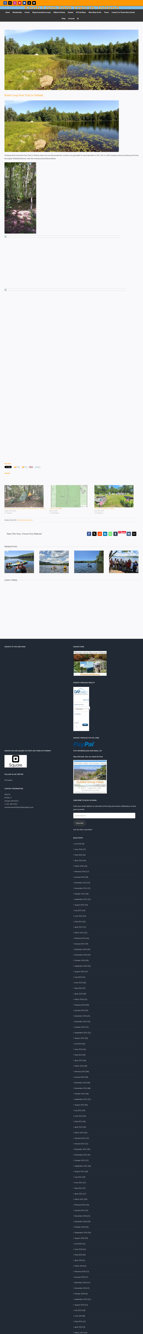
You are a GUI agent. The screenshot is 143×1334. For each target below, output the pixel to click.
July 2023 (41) (80, 1044)
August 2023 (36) (81, 1038)
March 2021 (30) (81, 1199)
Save (123, 532)
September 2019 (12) (83, 1299)
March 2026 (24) (81, 866)
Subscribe (79, 823)
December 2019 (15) (82, 1282)
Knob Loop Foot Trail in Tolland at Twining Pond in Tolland (24, 509)
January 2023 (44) (81, 1077)
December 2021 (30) (82, 1149)
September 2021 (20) (83, 1166)
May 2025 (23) (80, 921)
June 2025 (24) (80, 916)
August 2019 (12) (81, 1305)
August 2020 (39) (81, 1238)
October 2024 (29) (81, 960)
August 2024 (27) (81, 971)
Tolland (30, 520)
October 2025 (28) (81, 894)
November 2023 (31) (82, 1021)
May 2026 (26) (80, 855)
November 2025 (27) (82, 888)
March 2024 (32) (81, 999)
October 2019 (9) (81, 1294)
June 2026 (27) (80, 849)
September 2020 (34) (83, 1232)
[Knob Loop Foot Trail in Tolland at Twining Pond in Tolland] (25, 496)
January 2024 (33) (81, 1010)
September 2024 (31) (83, 966)
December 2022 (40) (82, 1082)
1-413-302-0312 (11, 804)
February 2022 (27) (82, 1138)
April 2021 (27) (80, 1194)
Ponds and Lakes (23, 520)
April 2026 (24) (80, 860)
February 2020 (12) (82, 1271)
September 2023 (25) (83, 1033)
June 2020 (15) (80, 1249)
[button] (78, 19)
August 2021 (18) (81, 1171)
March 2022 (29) (81, 1132)
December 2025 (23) (82, 882)
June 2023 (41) (80, 1049)
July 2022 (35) (80, 1110)
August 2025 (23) (81, 905)
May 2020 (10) (80, 1255)
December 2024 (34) (82, 949)
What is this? (86, 699)
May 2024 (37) (80, 988)
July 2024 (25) (80, 977)
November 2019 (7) (82, 1288)
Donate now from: (79, 704)
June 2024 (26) (80, 982)
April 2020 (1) (80, 1260)
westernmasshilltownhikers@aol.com (18, 807)
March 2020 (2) (80, 1266)
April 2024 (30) (80, 994)
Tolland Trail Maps (55, 509)
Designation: (77, 714)
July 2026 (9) (79, 844)
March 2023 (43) (81, 1066)
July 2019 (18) (80, 1310)
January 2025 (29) (81, 944)
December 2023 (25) (82, 1016)
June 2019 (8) (80, 1316)
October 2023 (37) (81, 1027)
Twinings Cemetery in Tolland (104, 509)
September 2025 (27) (83, 899)
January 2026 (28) (81, 877)
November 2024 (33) (82, 955)
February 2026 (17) (82, 871)
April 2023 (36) (80, 1060)
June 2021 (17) (80, 1182)
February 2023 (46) (82, 1071)
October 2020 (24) (81, 1227)
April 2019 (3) (80, 1327)
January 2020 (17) (81, 1277)
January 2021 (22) (81, 1210)
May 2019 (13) (80, 1321)
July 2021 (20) (80, 1177)
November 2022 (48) (82, 1088)
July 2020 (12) (80, 1244)
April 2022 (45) (80, 1127)
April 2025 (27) (80, 927)
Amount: (76, 722)
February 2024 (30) (82, 1005)
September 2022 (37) (83, 1099)
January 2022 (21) (81, 1143)
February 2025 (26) (82, 938)
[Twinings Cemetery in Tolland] (115, 496)
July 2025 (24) (80, 910)
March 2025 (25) (81, 932)
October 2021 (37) (81, 1160)
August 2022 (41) (81, 1105)
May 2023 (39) (80, 1055)
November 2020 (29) (82, 1221)
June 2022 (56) (80, 1116)
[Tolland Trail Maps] (70, 496)
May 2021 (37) (80, 1188)
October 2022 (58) (81, 1094)
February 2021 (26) (82, 1205)
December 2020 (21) (82, 1216)
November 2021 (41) (82, 1155)
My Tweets (8, 780)
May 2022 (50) (80, 1121)
